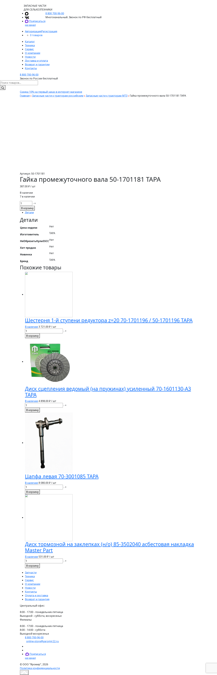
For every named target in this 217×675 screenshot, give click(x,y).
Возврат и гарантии (37, 64)
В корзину (27, 208)
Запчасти (31, 572)
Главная (25, 95)
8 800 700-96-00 (54, 13)
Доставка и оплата (36, 60)
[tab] (111, 212)
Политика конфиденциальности (40, 668)
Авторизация (33, 31)
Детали (29, 212)
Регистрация (49, 31)
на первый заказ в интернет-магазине (51, 92)
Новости (30, 57)
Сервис (29, 49)
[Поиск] (2, 87)
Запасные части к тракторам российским (57, 95)
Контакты (31, 68)
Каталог (30, 41)
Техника (30, 45)
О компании (32, 53)
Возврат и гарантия (37, 599)
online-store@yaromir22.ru (42, 641)
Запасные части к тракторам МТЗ (106, 95)
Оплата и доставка (36, 595)
